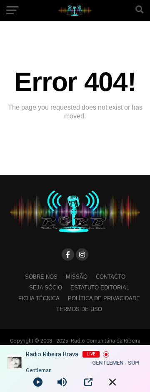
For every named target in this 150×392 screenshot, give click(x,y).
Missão (77, 277)
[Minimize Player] (112, 382)
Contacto (110, 277)
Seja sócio (45, 287)
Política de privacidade (104, 298)
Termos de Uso (79, 309)
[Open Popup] (88, 382)
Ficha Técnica (39, 298)
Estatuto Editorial (99, 287)
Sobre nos (41, 277)
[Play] (38, 382)
